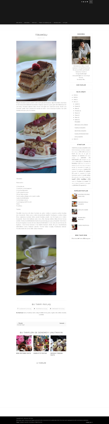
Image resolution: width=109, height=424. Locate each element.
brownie (87, 151)
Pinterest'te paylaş (58, 308)
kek (77, 161)
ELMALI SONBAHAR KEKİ (81, 134)
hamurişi (82, 155)
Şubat (76, 119)
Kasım (76, 106)
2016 (75, 139)
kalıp (37, 312)
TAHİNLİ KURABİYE (80, 128)
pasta (49, 312)
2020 (75, 95)
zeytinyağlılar (87, 183)
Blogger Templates (20, 422)
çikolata (75, 185)
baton (25, 312)
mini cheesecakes (81, 165)
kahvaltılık (75, 159)
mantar (73, 165)
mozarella (80, 167)
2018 (75, 99)
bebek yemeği (85, 150)
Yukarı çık (89, 422)
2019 (75, 97)
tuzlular (86, 181)
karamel (84, 159)
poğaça (88, 171)
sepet (87, 177)
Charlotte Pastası (40, 353)
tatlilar (59, 312)
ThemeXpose (31, 422)
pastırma (74, 171)
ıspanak (83, 185)
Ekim (76, 108)
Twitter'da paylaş (41, 308)
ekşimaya (74, 155)
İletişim (65, 22)
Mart (76, 117)
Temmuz (77, 110)
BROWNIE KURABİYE (80, 131)
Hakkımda (27, 22)
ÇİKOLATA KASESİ (83, 210)
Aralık (76, 104)
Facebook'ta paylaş (25, 308)
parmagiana (80, 169)
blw (80, 152)
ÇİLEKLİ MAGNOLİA (83, 225)
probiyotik (76, 177)
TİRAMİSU (77, 122)
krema (45, 312)
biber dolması (75, 151)
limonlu (87, 163)
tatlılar (83, 179)
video (73, 183)
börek (73, 153)
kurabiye (74, 163)
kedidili (41, 312)
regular (53, 312)
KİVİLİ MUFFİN (79, 137)
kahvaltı (83, 157)
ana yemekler (83, 148)
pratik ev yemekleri (79, 173)
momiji (87, 165)
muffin (86, 167)
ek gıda (86, 153)
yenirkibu (41, 314)
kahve (34, 312)
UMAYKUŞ (74, 148)
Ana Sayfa (19, 22)
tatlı (56, 312)
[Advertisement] (54, 10)
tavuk (73, 181)
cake (79, 153)
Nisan (76, 115)
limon (82, 163)
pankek (73, 169)
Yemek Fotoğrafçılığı (45, 22)
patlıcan (81, 171)
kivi (82, 161)
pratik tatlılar (86, 175)
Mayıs (76, 113)
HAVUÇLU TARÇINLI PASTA (57, 354)
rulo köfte (82, 177)
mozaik (73, 167)
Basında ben (57, 22)
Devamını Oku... (81, 79)
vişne (77, 183)
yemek (81, 183)
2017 (75, 101)
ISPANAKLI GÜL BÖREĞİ (81, 125)
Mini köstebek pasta (23, 353)
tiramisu (64, 312)
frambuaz (29, 312)
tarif (73, 179)
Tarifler (34, 22)
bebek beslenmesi (76, 150)
